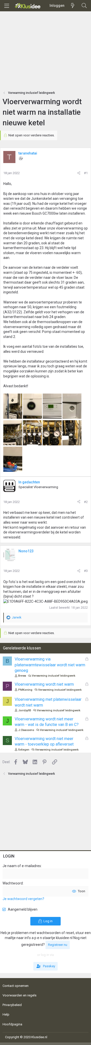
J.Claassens (26, 730)
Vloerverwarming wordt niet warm (44, 684)
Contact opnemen (16, 986)
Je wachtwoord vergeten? (23, 899)
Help (6, 1014)
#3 (86, 571)
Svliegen (23, 749)
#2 (86, 502)
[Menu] (6, 6)
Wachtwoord (13, 883)
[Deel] (78, 173)
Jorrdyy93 (24, 710)
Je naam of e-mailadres (22, 866)
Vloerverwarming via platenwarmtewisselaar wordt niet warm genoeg (50, 665)
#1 (86, 173)
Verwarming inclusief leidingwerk (53, 675)
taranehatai (27, 153)
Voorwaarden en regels (19, 995)
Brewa (22, 675)
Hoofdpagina (12, 1024)
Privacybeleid (12, 1005)
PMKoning (25, 689)
